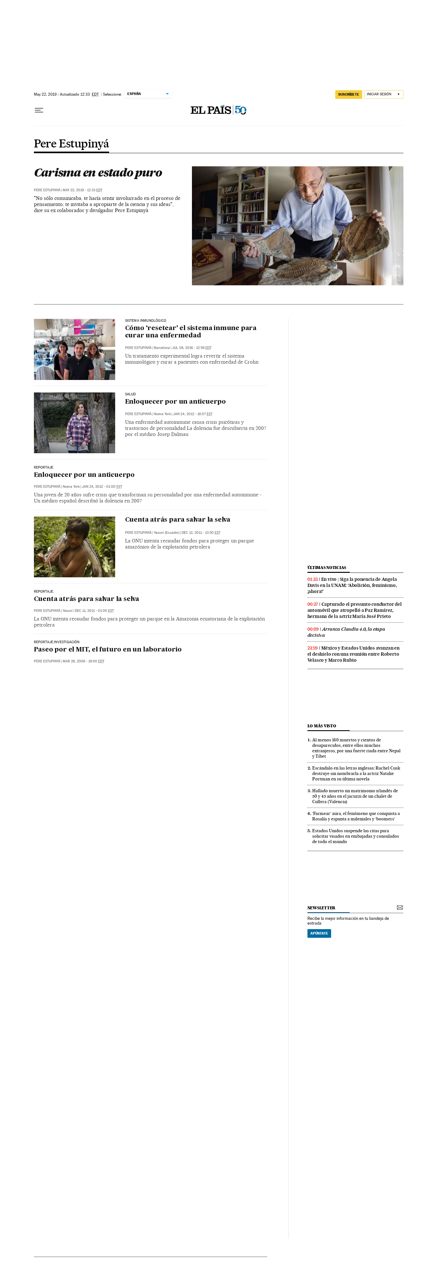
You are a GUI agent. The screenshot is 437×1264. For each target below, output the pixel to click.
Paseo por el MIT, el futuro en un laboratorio (108, 650)
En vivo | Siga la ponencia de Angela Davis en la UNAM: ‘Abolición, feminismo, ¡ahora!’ (352, 585)
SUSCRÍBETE (348, 94)
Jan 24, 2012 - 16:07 (192, 414)
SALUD (130, 394)
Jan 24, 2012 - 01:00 (102, 487)
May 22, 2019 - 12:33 (82, 190)
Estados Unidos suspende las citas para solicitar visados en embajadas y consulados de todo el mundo (355, 836)
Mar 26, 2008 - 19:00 (83, 661)
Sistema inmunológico (146, 321)
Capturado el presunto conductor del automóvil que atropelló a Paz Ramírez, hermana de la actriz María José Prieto (354, 610)
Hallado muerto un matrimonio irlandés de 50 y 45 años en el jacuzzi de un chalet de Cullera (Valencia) (355, 796)
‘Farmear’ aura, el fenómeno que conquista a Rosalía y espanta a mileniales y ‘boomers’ (356, 816)
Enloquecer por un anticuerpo (175, 402)
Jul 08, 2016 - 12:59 (191, 348)
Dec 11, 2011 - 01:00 (94, 611)
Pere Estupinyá (71, 144)
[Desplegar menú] (39, 110)
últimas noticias (326, 567)
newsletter (321, 907)
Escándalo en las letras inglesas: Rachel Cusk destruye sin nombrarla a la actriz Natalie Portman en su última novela (356, 773)
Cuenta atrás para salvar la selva (177, 520)
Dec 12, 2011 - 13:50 (201, 533)
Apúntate (319, 933)
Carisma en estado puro (98, 172)
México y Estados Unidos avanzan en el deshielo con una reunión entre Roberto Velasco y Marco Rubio (353, 654)
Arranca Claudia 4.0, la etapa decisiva (346, 632)
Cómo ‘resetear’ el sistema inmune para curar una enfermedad (191, 332)
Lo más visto (321, 725)
